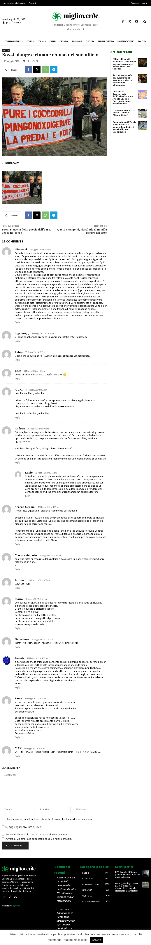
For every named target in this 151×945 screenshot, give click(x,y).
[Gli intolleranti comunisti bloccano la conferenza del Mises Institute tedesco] (142, 62)
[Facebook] (122, 21)
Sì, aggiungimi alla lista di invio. (23, 826)
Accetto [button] (96, 939)
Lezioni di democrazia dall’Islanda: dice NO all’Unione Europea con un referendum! (123, 97)
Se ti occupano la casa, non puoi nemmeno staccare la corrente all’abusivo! (124, 80)
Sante (18, 698)
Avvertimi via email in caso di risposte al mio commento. (37, 834)
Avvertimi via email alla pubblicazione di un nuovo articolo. (39, 838)
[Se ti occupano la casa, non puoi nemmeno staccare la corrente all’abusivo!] (142, 78)
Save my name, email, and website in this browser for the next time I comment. (49, 819)
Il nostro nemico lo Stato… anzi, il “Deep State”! (124, 113)
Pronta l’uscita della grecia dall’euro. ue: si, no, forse (26, 231)
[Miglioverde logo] (19, 869)
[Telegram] (53, 69)
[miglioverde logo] (75, 16)
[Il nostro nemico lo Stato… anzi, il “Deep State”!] (142, 113)
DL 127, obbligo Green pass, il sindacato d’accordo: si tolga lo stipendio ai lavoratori (126, 887)
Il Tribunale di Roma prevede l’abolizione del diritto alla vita (127, 874)
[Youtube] (136, 21)
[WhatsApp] (45, 69)
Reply (17, 322)
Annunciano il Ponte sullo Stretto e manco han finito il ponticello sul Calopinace (124, 127)
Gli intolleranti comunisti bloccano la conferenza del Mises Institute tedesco (124, 64)
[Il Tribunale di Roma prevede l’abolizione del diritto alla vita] (145, 873)
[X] (129, 21)
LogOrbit (16, 905)
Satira (6, 50)
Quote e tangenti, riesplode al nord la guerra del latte (82, 231)
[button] (144, 21)
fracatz (19, 658)
